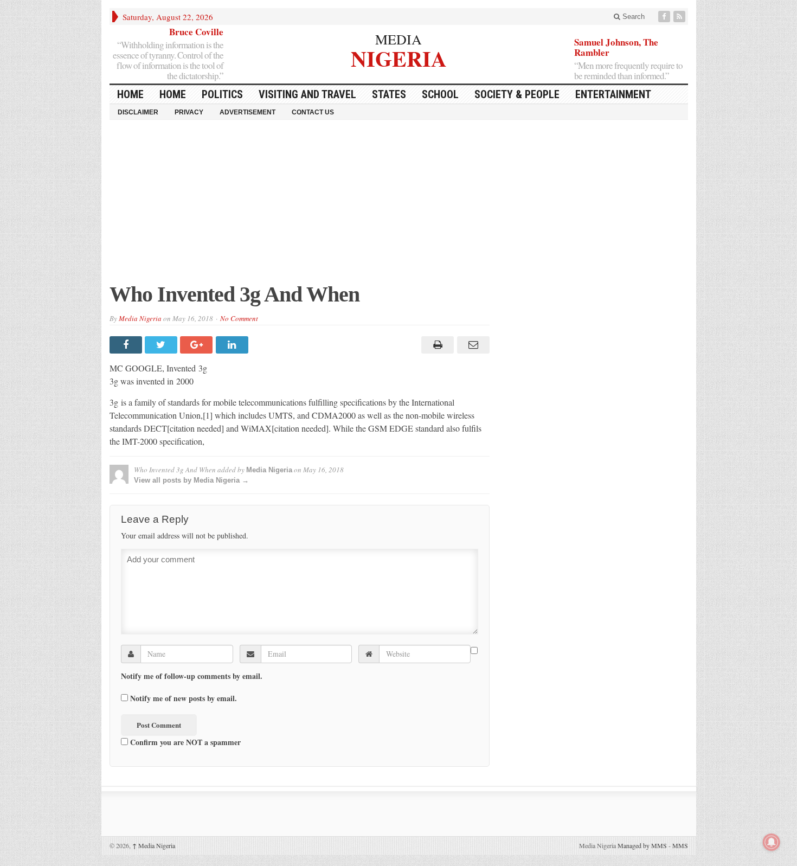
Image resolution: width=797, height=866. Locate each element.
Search (632, 16)
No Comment (239, 318)
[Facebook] (665, 16)
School (440, 94)
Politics (222, 94)
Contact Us (313, 112)
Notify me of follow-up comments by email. (191, 676)
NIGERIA (399, 57)
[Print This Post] (436, 345)
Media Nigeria (140, 318)
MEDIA (398, 39)
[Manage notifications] (771, 842)
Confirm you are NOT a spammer (184, 741)
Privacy (189, 112)
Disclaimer (138, 112)
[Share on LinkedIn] (233, 345)
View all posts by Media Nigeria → (191, 480)
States (389, 94)
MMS (680, 845)
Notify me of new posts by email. (183, 698)
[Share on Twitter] (162, 345)
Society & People (517, 94)
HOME (130, 94)
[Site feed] (680, 16)
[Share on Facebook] (127, 345)
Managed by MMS (642, 845)
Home (172, 94)
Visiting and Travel (307, 94)
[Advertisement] (399, 207)
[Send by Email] (471, 345)
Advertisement (247, 112)
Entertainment (613, 94)
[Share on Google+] (197, 345)
